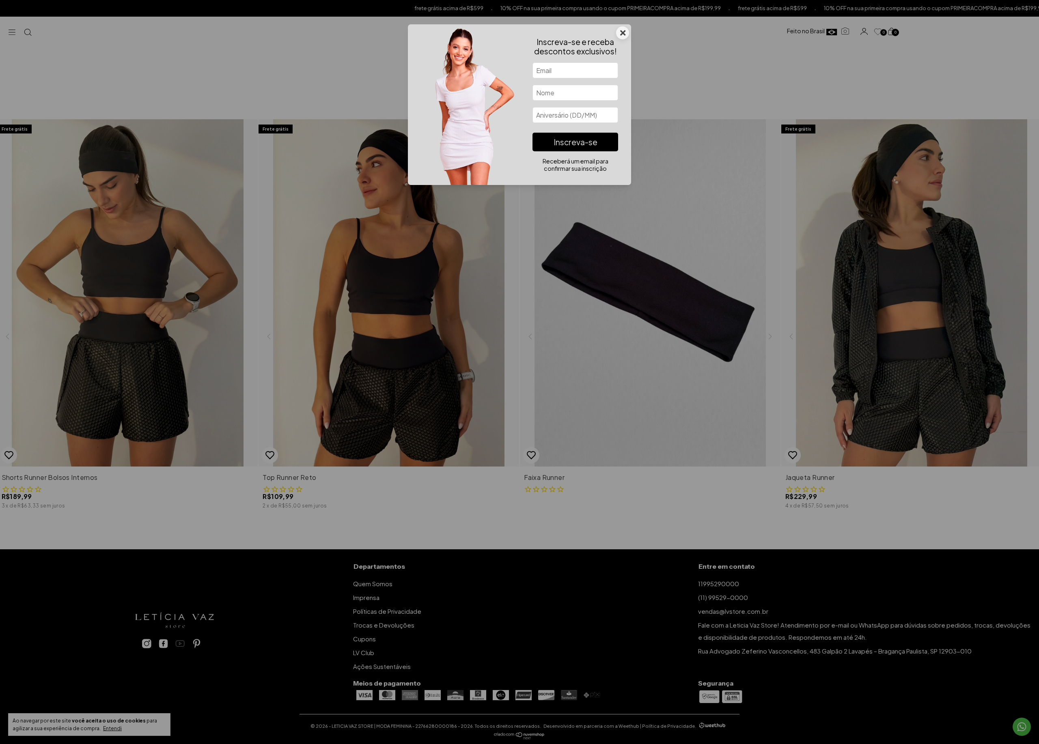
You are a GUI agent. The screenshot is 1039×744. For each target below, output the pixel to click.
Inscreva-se (575, 142)
